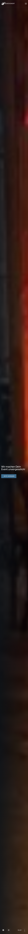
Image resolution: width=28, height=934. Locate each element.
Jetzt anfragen (9, 476)
